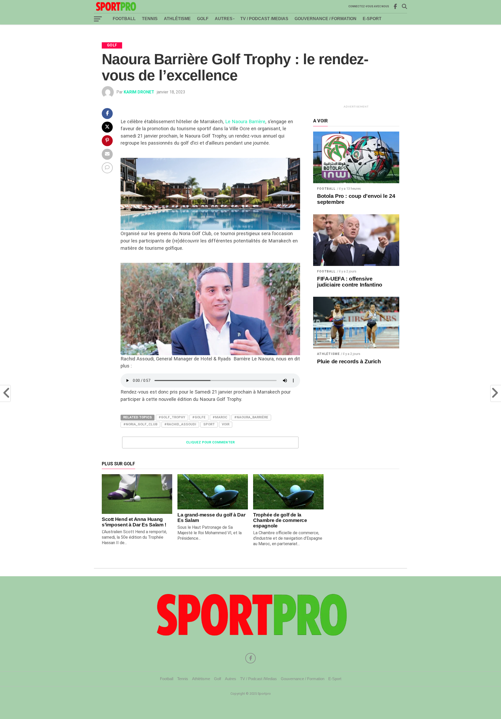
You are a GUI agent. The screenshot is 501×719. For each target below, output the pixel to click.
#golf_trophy (172, 417)
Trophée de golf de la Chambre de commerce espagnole (280, 520)
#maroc (220, 417)
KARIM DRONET (139, 92)
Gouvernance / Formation (325, 18)
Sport (209, 424)
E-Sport (372, 18)
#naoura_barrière (251, 417)
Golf (202, 18)
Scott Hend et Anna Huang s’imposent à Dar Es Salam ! (134, 521)
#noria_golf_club (140, 424)
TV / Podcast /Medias (264, 18)
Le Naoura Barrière (245, 121)
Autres (223, 18)
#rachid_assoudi (180, 424)
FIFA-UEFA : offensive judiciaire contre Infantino (349, 282)
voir (225, 424)
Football (124, 18)
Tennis (150, 18)
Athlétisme (177, 18)
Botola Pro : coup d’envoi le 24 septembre (356, 199)
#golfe (199, 417)
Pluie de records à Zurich (349, 361)
